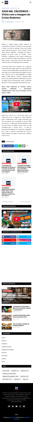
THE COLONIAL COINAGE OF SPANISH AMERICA (21, 324)
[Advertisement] (16, 263)
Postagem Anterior (8, 201)
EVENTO (4, 340)
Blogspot (12, 417)
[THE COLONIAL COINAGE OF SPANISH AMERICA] (7, 326)
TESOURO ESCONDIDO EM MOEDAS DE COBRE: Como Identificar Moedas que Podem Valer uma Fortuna (24, 168)
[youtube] (16, 406)
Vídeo (3, 361)
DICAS (3, 337)
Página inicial (5, 8)
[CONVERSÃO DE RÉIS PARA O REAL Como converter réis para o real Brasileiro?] (7, 309)
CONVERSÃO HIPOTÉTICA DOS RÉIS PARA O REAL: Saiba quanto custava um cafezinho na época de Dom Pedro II (8, 191)
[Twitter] (16, 145)
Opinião (4, 358)
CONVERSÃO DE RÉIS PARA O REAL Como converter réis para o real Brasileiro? (22, 308)
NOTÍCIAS (4, 355)
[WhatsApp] (20, 145)
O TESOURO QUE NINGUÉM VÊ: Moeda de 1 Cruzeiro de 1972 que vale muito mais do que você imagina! (8, 168)
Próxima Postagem (25, 201)
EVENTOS (4, 343)
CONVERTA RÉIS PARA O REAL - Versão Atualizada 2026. (22, 316)
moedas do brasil (15, 8)
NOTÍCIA (4, 352)
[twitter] (12, 406)
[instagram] (20, 406)
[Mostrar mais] (27, 145)
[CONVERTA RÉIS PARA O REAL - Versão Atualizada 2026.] (7, 318)
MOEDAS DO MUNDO (8, 349)
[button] (2, 2)
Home (16, 414)
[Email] (23, 145)
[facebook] (9, 406)
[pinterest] (24, 406)
